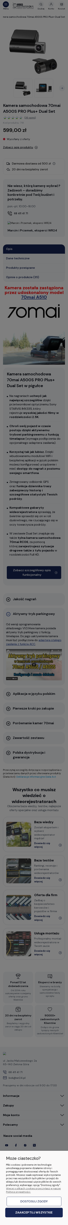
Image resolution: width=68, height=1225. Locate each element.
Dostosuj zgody (34, 1201)
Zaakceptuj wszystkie (34, 1213)
